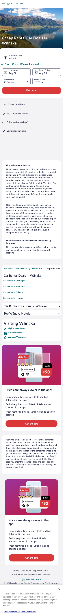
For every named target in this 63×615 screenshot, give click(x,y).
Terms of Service (28, 612)
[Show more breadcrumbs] (4, 104)
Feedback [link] (46, 574)
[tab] (23, 268)
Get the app (31, 424)
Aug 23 (43, 73)
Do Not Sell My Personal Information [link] (26, 574)
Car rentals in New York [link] (14, 287)
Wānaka (13, 58)
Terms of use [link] (26, 571)
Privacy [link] (16, 571)
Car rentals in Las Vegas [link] (14, 281)
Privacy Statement (12, 612)
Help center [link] (37, 571)
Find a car (31, 90)
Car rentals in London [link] (13, 298)
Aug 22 (12, 73)
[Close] (59, 589)
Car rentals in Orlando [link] (13, 292)
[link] (31, 329)
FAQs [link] (46, 571)
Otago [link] (12, 104)
